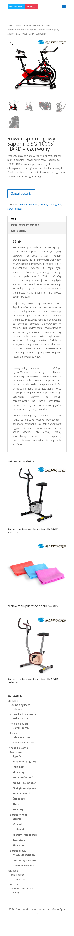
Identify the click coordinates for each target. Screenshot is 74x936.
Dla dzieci (12, 700)
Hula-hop (18, 766)
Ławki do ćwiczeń (23, 865)
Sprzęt (16, 892)
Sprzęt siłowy (18, 850)
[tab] (37, 219)
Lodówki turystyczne (21, 888)
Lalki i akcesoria (21, 737)
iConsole (18, 824)
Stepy (16, 804)
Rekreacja (12, 870)
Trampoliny (19, 879)
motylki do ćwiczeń (24, 782)
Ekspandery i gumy (24, 761)
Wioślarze (19, 845)
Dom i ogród (17, 874)
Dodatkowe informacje (25, 224)
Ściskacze (19, 798)
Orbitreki (18, 829)
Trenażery (19, 840)
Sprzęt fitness (15, 208)
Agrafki (17, 756)
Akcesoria (16, 752)
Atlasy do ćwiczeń (24, 854)
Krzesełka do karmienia (23, 714)
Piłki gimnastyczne (24, 788)
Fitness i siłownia (32, 25)
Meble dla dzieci (21, 718)
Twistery (18, 809)
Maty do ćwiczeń (23, 777)
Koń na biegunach (20, 705)
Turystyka (12, 884)
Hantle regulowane (24, 860)
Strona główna (14, 25)
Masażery (18, 772)
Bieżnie (17, 818)
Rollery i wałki (21, 793)
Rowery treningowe (27, 29)
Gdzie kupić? (18, 230)
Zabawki (17, 709)
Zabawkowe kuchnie (24, 742)
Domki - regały (21, 727)
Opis (14, 218)
